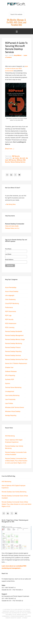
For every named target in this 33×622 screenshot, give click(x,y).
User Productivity (10, 399)
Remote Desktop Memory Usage (15, 339)
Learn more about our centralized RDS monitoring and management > (14, 567)
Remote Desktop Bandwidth (13, 331)
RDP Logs (8, 315)
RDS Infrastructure (10, 323)
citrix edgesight (9, 295)
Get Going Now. (11, 204)
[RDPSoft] (16, 5)
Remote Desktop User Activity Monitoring (14, 492)
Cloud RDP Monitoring (12, 303)
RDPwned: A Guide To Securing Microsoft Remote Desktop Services (16, 47)
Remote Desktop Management (14, 335)
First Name (8, 248)
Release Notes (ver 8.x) (12, 228)
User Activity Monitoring (12, 395)
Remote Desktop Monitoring (13, 343)
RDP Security (16, 156)
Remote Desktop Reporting (13, 351)
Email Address (9, 259)
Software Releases (11, 371)
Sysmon (7, 383)
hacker (17, 158)
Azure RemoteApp (10, 287)
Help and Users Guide (12, 226)
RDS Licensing (9, 327)
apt (13, 158)
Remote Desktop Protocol (13, 347)
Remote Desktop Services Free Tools (16, 359)
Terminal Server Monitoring (13, 387)
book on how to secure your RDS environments (16, 68)
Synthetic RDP (9, 379)
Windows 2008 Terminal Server (14, 407)
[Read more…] (9, 149)
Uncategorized (9, 391)
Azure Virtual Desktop (11, 291)
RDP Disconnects (10, 311)
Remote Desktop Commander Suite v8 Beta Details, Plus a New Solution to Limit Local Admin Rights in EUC (16, 460)
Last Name (8, 254)
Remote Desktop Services (18, 162)
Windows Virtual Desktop (12, 411)
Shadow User (9, 367)
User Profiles (9, 403)
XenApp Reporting (10, 415)
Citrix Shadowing (10, 299)
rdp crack (22, 158)
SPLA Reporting (10, 375)
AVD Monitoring (10, 436)
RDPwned (19, 160)
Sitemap (24, 618)
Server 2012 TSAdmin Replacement (16, 363)
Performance (9, 307)
